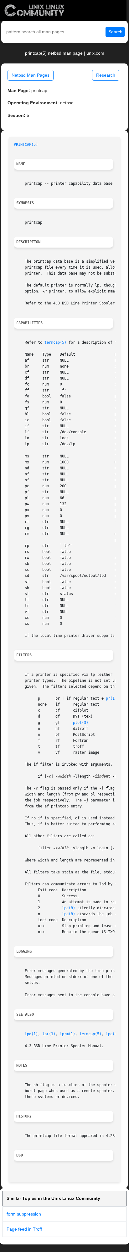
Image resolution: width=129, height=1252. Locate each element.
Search (115, 31)
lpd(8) (68, 908)
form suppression (24, 1213)
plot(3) (80, 722)
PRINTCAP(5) (26, 144)
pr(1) (111, 698)
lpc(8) (112, 1034)
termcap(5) (55, 342)
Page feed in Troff (24, 1229)
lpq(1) (31, 1034)
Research (105, 75)
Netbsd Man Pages (30, 75)
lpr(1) (48, 1034)
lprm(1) (67, 1034)
